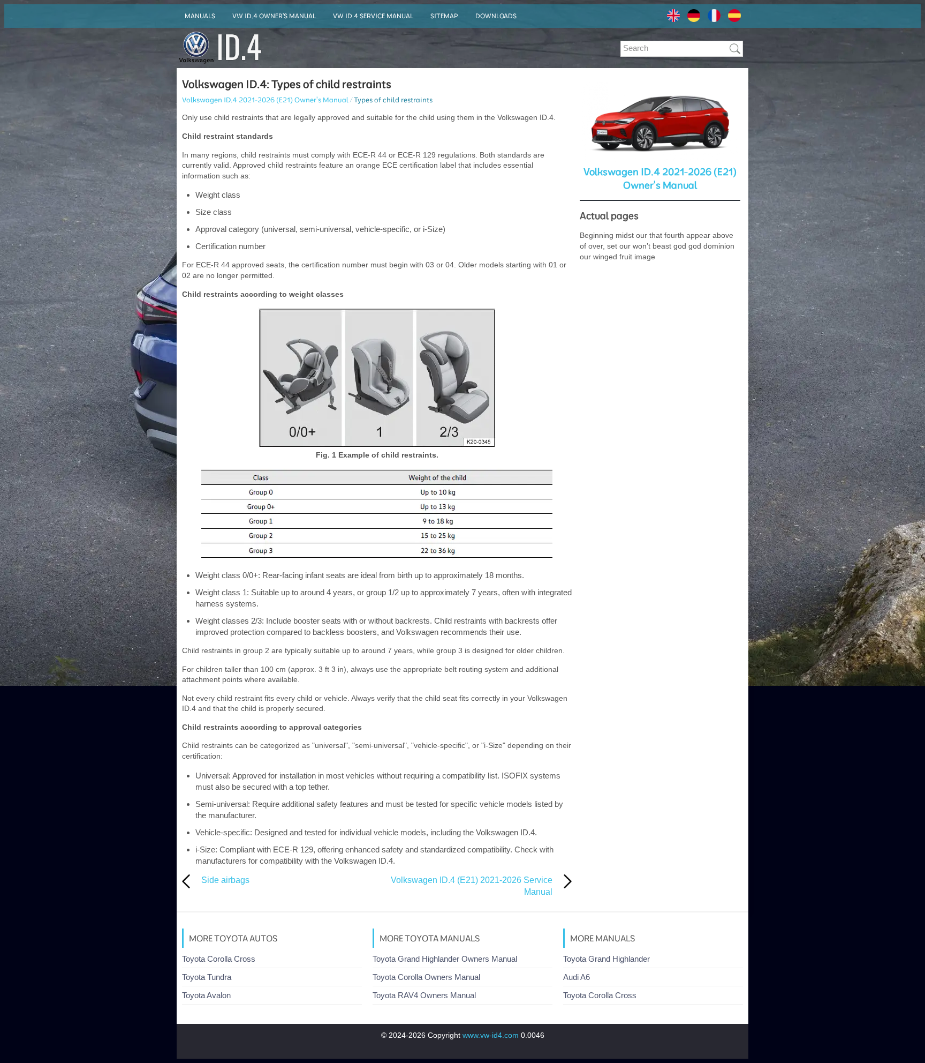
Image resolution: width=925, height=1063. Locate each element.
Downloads (496, 16)
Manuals (200, 16)
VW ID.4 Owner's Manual (274, 16)
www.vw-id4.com (490, 1035)
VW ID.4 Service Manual (373, 16)
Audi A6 (576, 977)
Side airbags (225, 880)
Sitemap (444, 16)
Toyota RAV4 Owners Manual (424, 995)
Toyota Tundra (206, 977)
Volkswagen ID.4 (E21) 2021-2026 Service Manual (471, 885)
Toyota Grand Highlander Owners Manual (445, 958)
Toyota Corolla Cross (218, 958)
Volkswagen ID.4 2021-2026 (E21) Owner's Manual (265, 99)
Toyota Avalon (206, 995)
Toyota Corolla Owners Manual (426, 977)
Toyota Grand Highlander (606, 958)
